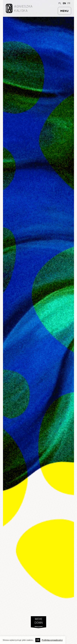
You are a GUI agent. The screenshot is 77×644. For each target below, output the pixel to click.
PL (59, 3)
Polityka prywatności (52, 640)
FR (68, 3)
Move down (39, 621)
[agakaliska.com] (9, 12)
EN (64, 3)
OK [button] (37, 640)
